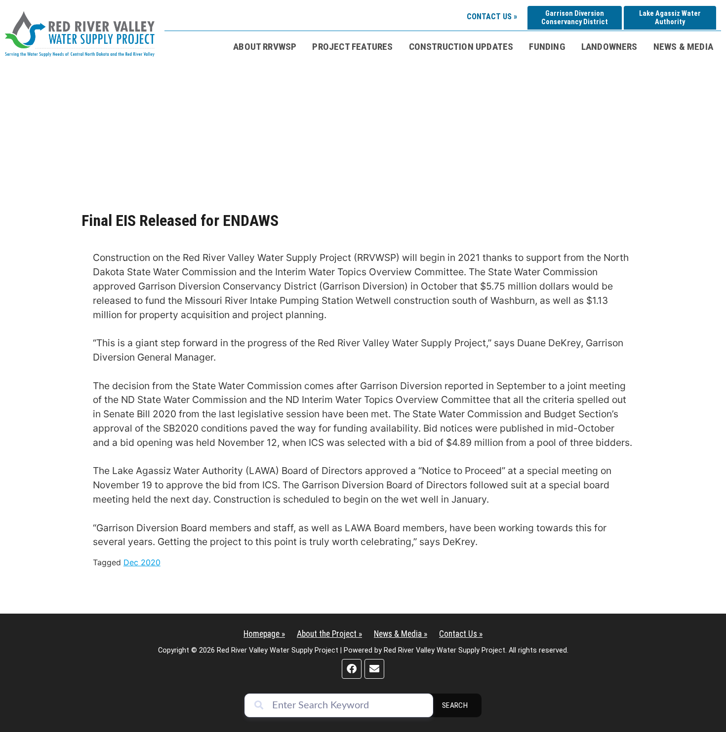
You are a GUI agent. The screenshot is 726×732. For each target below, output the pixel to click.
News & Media (683, 46)
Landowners (609, 46)
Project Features (352, 46)
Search (455, 705)
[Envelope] (374, 669)
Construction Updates (461, 46)
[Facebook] (352, 669)
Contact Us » (492, 16)
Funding (547, 46)
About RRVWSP (264, 46)
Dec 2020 (142, 562)
